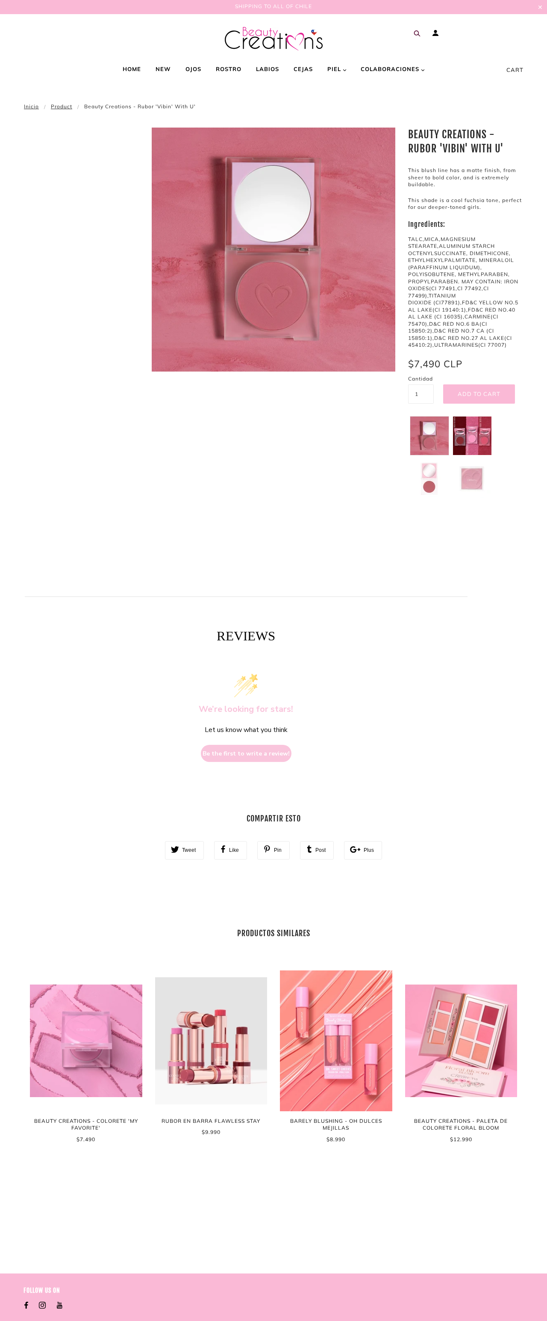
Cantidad (420, 378)
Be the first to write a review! (246, 754)
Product (61, 106)
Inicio (31, 106)
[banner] (274, 39)
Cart (514, 69)
